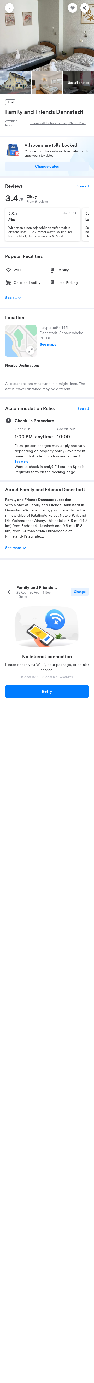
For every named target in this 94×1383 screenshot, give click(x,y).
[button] (21, 341)
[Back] (9, 8)
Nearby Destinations (22, 365)
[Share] (84, 8)
